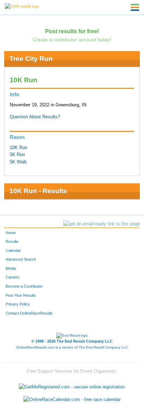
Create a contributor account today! (72, 39)
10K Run (18, 147)
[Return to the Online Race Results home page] (22, 6)
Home (11, 233)
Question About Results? (35, 116)
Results (12, 241)
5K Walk (18, 162)
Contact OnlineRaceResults (29, 313)
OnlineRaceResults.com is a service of (72, 347)
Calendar (13, 250)
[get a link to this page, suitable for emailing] (101, 223)
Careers (13, 277)
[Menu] (135, 7)
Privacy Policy (18, 304)
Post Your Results (21, 295)
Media (11, 268)
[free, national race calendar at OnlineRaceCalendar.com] (72, 399)
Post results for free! (72, 31)
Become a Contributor (24, 286)
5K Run (17, 154)
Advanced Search (21, 259)
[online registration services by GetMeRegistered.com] (72, 385)
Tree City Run (31, 58)
